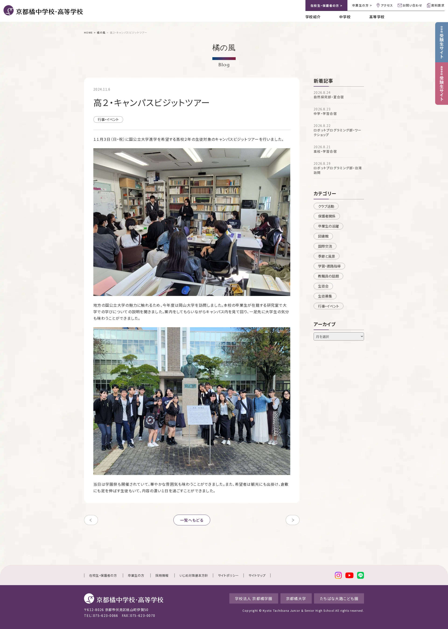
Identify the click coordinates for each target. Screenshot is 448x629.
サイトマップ (257, 575)
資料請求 (437, 5)
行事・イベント (108, 119)
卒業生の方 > (362, 5)
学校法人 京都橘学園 (254, 598)
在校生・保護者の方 (103, 575)
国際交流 (325, 246)
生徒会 (323, 285)
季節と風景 (326, 256)
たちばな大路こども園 (339, 598)
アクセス (387, 5)
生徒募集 (325, 296)
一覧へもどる (191, 520)
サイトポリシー (228, 575)
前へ (91, 520)
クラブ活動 (326, 206)
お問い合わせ (412, 5)
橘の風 (101, 32)
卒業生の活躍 (328, 225)
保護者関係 (327, 215)
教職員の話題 (328, 275)
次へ (293, 520)
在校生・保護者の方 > (326, 5)
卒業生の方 (136, 575)
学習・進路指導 (329, 265)
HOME (88, 32)
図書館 (323, 236)
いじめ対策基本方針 (193, 575)
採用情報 (161, 575)
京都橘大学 (296, 598)
